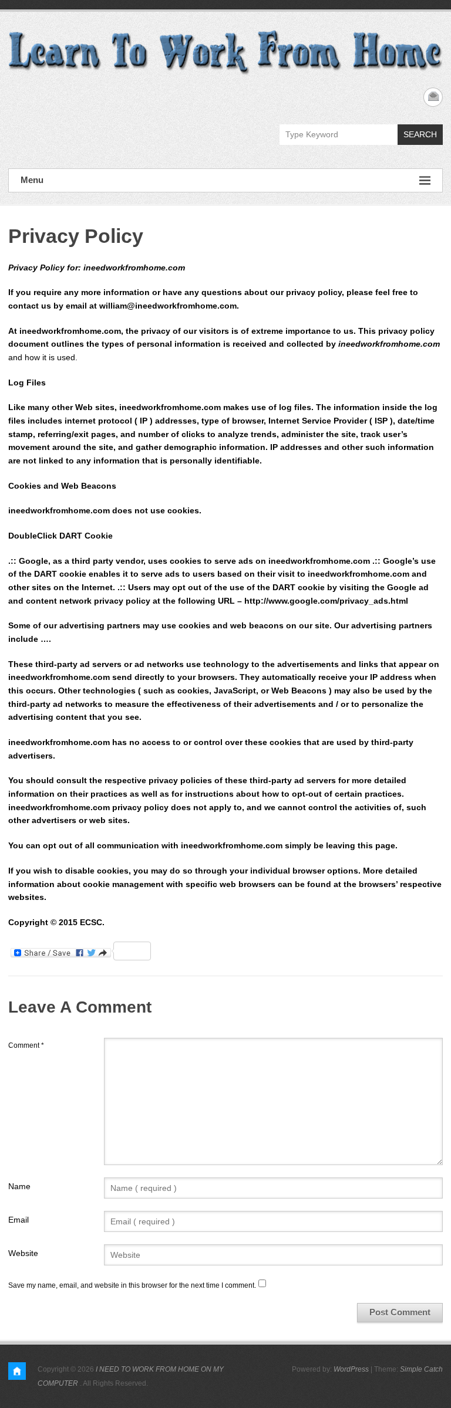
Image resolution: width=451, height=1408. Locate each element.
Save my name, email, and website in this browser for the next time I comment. (132, 1285)
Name (19, 1186)
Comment (26, 1045)
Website (23, 1253)
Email (18, 1219)
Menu (32, 180)
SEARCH (420, 134)
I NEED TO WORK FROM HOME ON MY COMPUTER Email (433, 97)
